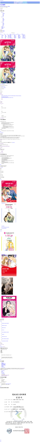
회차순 (1, 103)
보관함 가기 (1, 346)
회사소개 (3, 362)
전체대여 (1, 101)
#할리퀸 (2, 95)
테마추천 (10, 37)
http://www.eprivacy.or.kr (8, 383)
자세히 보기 (13, 142)
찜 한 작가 (15, 37)
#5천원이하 (17, 95)
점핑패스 (3, 28)
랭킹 (3, 21)
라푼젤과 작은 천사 (4, 327)
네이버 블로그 (3, 370)
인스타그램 (3, 372)
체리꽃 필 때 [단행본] (4, 295)
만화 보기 (4, 346)
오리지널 (4, 13)
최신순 (2, 103)
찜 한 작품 (15, 36)
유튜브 (2, 371)
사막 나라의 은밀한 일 (4, 228)
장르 (3, 18)
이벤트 (2, 26)
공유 (2, 94)
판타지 (3, 23)
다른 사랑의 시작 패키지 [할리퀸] (5, 323)
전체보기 (1, 29)
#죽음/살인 (14, 95)
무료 (3, 20)
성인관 (5, 36)
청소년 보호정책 (3, 364)
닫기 (0, 132)
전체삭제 (1, 9)
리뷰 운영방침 (1, 143)
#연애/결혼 (12, 95)
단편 (3, 14)
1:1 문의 (23, 36)
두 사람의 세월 (3, 254)
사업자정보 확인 (23, 368)
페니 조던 (4, 86)
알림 (1, 94)
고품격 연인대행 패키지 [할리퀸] (5, 338)
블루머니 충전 (1, 6)
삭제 (0, 167)
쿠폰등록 (19, 37)
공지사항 (23, 35)
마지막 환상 (3, 334)
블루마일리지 (19, 36)
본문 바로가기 (1, 0)
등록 (0, 148)
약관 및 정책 (23, 37)
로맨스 (3, 24)
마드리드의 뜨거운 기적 (4, 336)
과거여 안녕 (3, 318)
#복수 (10, 95)
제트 (1, 86)
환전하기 (2, 132)
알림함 (5, 6)
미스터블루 (2, 4)
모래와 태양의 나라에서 (4, 325)
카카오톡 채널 (3, 373)
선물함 (10, 35)
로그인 (7, 6)
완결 (3, 15)
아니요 (2, 167)
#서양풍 (4, 95)
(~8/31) (7, 97)
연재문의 (3, 366)
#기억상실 (8, 95)
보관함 (14, 35)
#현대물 (6, 95)
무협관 (3, 19)
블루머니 (19, 35)
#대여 (20, 95)
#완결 (19, 95)
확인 (0, 131)
